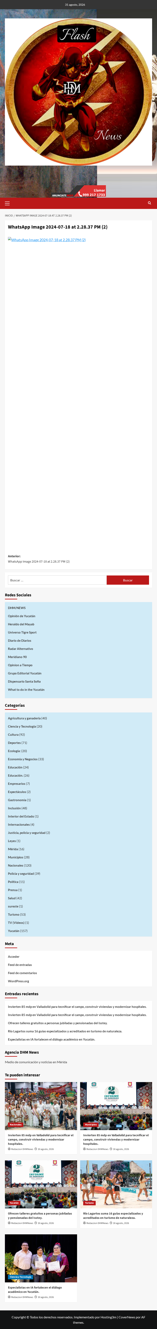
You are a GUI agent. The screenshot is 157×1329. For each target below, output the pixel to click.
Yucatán (13, 931)
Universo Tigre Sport (22, 632)
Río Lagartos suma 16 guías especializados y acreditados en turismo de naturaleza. (65, 1031)
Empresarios (16, 783)
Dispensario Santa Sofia (24, 681)
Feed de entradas (20, 965)
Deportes (14, 743)
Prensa (13, 890)
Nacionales (15, 865)
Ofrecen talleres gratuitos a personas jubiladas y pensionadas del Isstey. (57, 1023)
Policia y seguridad (21, 873)
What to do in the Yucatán (26, 689)
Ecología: (14, 751)
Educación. (15, 775)
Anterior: (39, 559)
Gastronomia (17, 800)
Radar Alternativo (20, 648)
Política (13, 882)
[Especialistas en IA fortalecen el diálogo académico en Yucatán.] (41, 1258)
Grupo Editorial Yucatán (24, 673)
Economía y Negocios (23, 759)
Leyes (12, 841)
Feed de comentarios (22, 973)
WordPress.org (18, 981)
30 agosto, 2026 (46, 1149)
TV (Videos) (16, 922)
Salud (12, 898)
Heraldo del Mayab (21, 624)
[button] (9, 203)
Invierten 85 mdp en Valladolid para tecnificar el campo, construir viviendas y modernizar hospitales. (77, 1006)
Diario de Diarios (19, 640)
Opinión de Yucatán (21, 616)
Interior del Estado (21, 816)
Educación (15, 767)
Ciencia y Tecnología (22, 726)
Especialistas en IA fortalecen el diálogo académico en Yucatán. (51, 1039)
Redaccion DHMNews (22, 1149)
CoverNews (127, 1317)
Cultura (13, 734)
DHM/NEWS (17, 608)
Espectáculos (17, 792)
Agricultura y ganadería (24, 718)
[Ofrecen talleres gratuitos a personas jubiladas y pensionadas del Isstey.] (41, 1184)
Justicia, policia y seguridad (27, 832)
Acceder (13, 956)
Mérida (13, 849)
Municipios (15, 857)
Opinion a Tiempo (20, 665)
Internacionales (19, 824)
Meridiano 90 (17, 657)
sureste (13, 906)
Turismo (13, 914)
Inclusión (14, 808)
